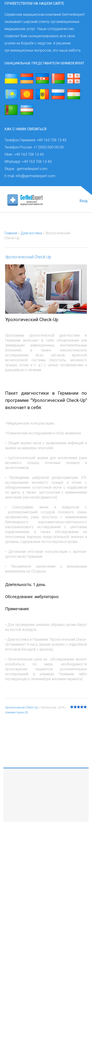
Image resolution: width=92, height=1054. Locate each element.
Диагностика (31, 233)
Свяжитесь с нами (46, 781)
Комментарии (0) (16, 712)
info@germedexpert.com (34, 928)
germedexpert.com (31, 922)
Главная (10, 233)
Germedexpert (14, 988)
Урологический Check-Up (28, 257)
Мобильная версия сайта (24, 935)
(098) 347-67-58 (41, 988)
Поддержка (46, 863)
